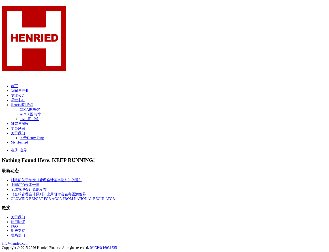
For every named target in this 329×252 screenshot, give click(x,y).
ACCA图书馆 (30, 114)
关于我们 (18, 133)
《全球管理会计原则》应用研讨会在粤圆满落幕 (48, 194)
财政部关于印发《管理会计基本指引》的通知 (46, 180)
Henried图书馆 (22, 105)
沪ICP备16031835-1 (105, 248)
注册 (14, 150)
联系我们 (18, 235)
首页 (14, 86)
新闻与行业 (20, 91)
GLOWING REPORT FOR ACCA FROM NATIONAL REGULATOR (63, 199)
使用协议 (18, 222)
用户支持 (18, 230)
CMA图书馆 (29, 119)
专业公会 (18, 95)
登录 (23, 150)
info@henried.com (15, 243)
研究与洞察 (20, 124)
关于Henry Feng (32, 138)
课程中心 (18, 100)
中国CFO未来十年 (25, 185)
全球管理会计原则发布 (29, 189)
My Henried (19, 142)
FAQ (14, 226)
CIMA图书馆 (30, 109)
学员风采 (18, 128)
